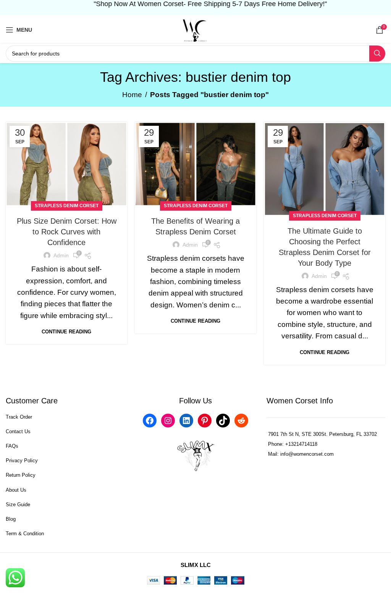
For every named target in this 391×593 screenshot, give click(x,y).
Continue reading (66, 332)
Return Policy (21, 475)
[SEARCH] (377, 53)
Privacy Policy (22, 460)
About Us (16, 490)
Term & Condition (25, 533)
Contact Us (18, 431)
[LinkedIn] (186, 420)
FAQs (12, 446)
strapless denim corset (67, 205)
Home (132, 95)
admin (61, 255)
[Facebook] (150, 420)
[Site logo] (195, 29)
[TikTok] (223, 420)
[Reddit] (241, 420)
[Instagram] (168, 420)
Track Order (19, 417)
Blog (11, 519)
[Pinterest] (205, 420)
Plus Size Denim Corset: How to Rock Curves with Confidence (66, 232)
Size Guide (18, 504)
